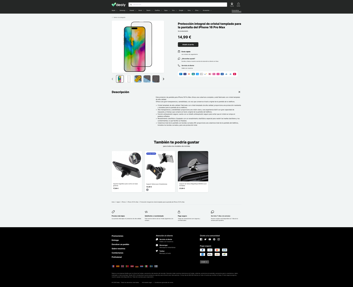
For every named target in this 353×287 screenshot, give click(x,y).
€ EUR (203, 262)
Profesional (117, 257)
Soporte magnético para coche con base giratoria (125, 184)
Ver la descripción (183, 31)
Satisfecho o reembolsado (154, 216)
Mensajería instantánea (167, 247)
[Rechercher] (131, 5)
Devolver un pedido (120, 244)
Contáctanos (117, 253)
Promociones (117, 236)
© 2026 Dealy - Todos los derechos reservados (125, 282)
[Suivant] (163, 79)
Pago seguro (182, 216)
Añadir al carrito (188, 44)
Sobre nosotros (118, 249)
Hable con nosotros (166, 241)
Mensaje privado (165, 253)
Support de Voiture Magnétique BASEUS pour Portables (193, 184)
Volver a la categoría (119, 17)
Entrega (115, 240)
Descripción (120, 92)
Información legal (147, 282)
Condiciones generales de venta (164, 282)
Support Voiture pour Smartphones (156, 184)
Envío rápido (186, 52)
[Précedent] (112, 79)
